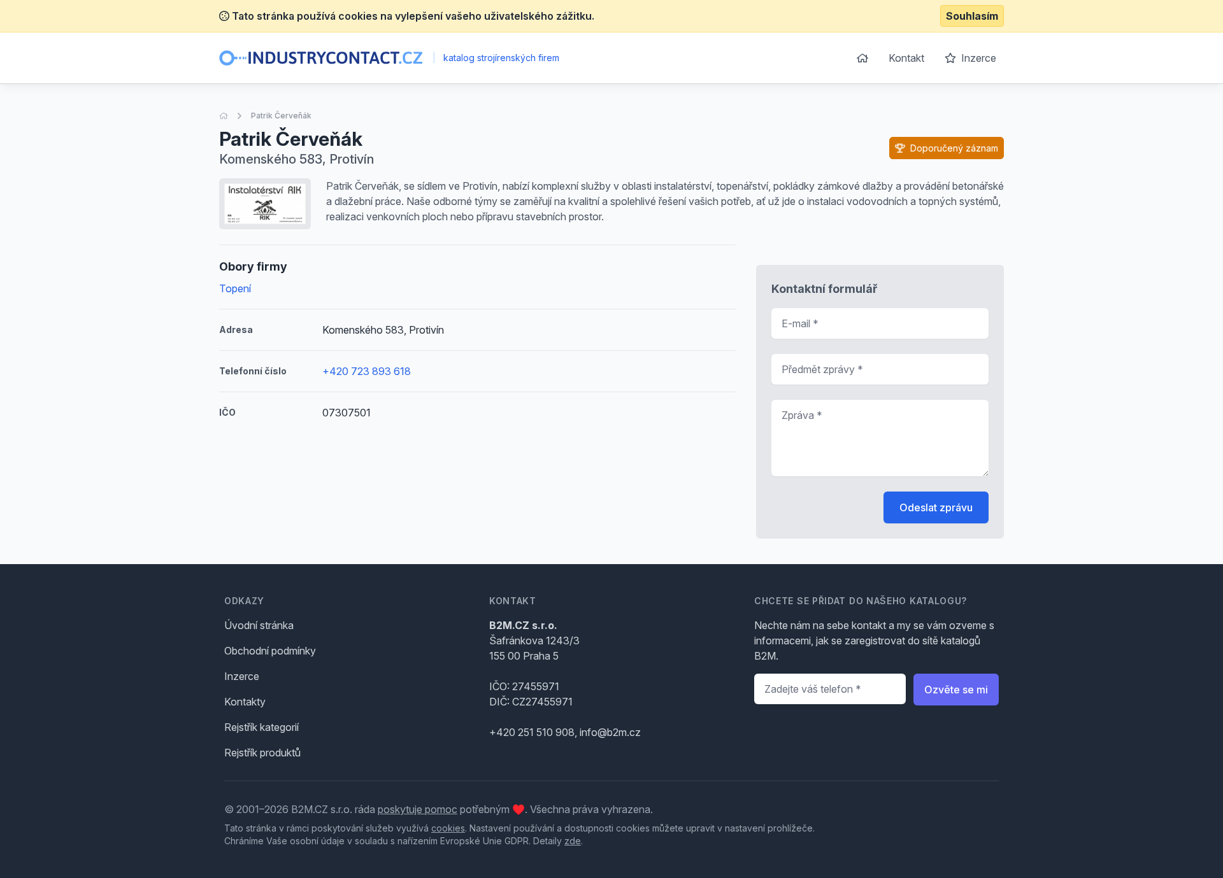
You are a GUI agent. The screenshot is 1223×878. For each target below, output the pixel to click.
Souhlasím (972, 16)
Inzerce (977, 58)
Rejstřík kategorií (261, 727)
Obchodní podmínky (270, 650)
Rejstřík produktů (262, 752)
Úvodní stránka (259, 625)
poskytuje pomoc (417, 809)
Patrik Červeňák (281, 115)
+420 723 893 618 (366, 371)
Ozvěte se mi (956, 689)
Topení (235, 288)
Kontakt (906, 58)
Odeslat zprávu (936, 507)
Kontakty (245, 701)
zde (572, 840)
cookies (448, 828)
